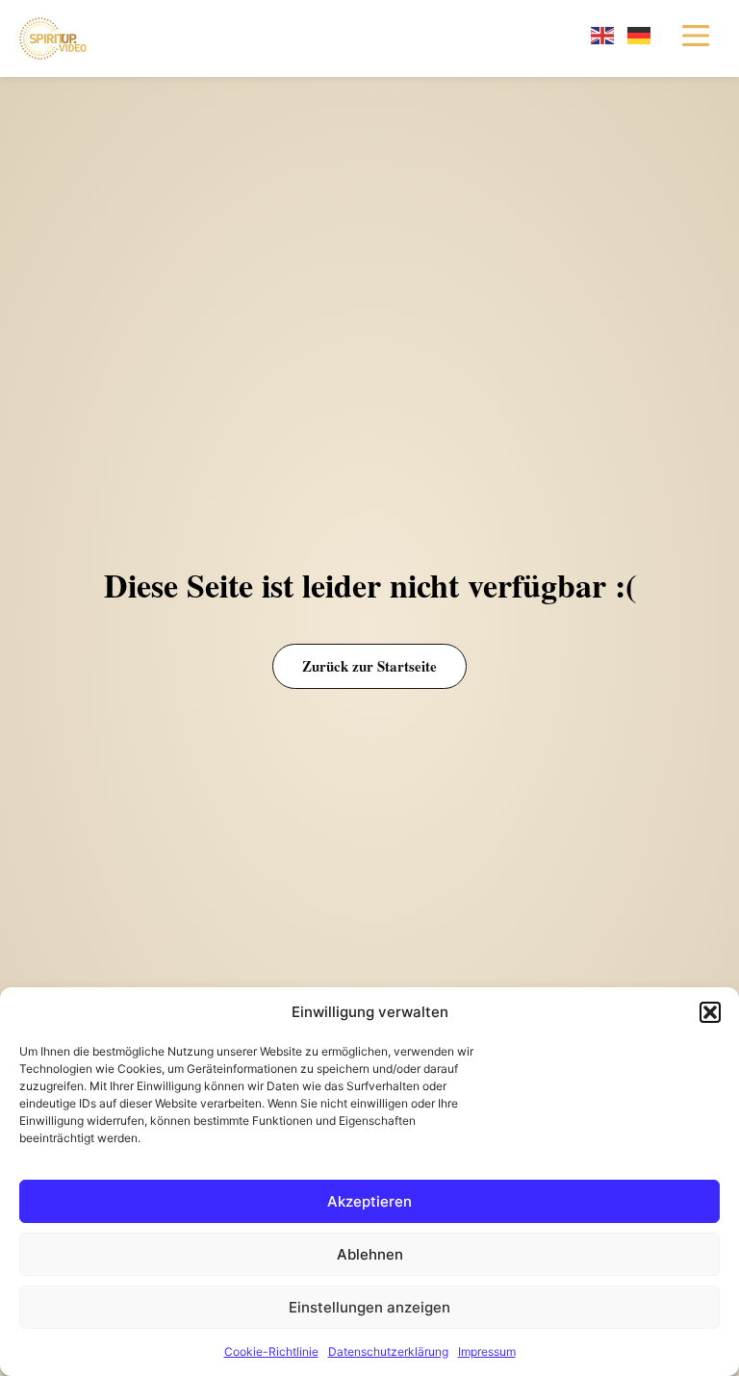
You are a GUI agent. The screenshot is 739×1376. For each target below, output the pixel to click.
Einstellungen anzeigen (369, 1307)
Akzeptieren (369, 1201)
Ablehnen (370, 1254)
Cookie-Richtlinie (271, 1351)
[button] (710, 1012)
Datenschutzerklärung (388, 1351)
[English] (603, 33)
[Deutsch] (639, 33)
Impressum (487, 1351)
